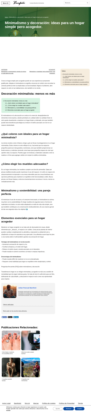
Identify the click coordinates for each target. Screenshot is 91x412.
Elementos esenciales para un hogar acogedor (19, 110)
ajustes (8, 410)
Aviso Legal (6, 403)
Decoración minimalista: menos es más (15, 101)
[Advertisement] (45, 50)
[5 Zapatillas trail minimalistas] (30, 366)
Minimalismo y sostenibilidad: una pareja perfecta (20, 107)
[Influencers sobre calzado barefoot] (30, 339)
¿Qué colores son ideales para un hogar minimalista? (21, 103)
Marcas (36, 403)
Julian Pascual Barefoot (27, 288)
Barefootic (17, 403)
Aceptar (79, 409)
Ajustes (58, 409)
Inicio (6, 17)
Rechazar (68, 409)
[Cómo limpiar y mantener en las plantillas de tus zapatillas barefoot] (10, 339)
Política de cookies (48, 403)
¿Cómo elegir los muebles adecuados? (17, 105)
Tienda (80, 403)
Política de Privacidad (66, 403)
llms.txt (27, 403)
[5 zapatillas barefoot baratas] (10, 366)
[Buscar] (88, 3)
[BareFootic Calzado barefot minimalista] (20, 3)
